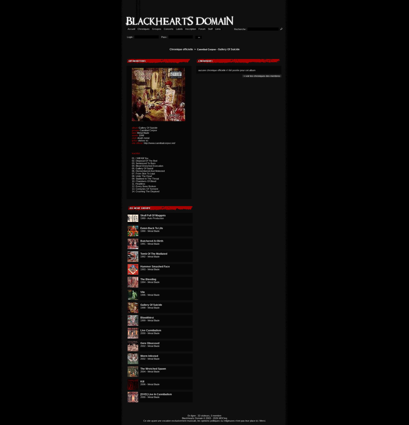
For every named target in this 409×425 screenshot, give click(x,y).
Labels (179, 29)
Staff (210, 29)
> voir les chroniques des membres (261, 76)
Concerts (169, 29)
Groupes (157, 29)
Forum (202, 29)
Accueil (131, 29)
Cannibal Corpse (206, 49)
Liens (218, 29)
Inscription (190, 29)
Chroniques (143, 29)
